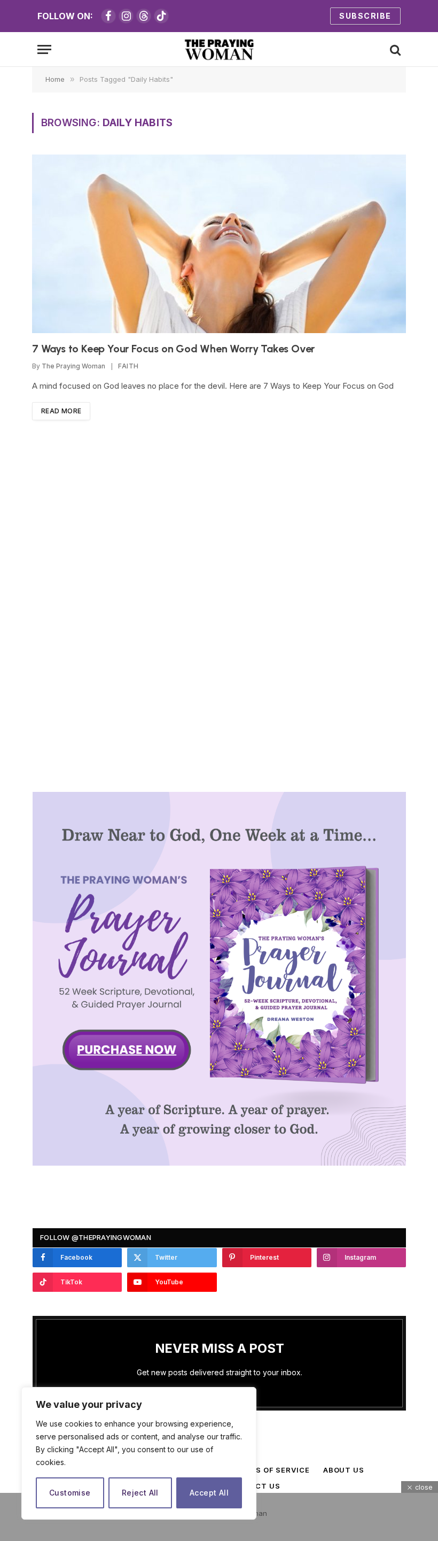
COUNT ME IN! (313, 853)
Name (210, 770)
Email (320, 770)
